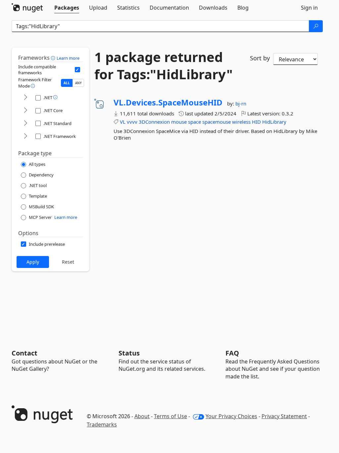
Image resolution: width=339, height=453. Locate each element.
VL (122, 121)
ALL (67, 83)
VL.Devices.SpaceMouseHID (168, 102)
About (142, 416)
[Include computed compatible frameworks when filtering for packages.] (77, 69)
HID (256, 121)
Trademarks (102, 424)
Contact (24, 353)
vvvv (132, 121)
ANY (78, 83)
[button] (54, 57)
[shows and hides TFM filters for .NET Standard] (25, 123)
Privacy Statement (284, 416)
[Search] (316, 26)
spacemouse (216, 121)
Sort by (260, 58)
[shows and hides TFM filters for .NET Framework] (25, 136)
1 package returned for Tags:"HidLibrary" (163, 65)
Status (129, 353)
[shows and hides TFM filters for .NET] (25, 97)
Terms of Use (170, 416)
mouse (179, 121)
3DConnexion (154, 121)
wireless (241, 121)
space (194, 121)
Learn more (68, 58)
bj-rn (240, 103)
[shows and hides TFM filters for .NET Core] (25, 110)
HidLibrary (274, 121)
